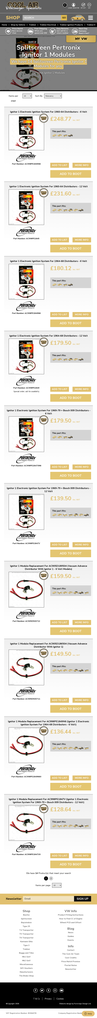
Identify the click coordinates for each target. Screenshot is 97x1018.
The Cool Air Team (70, 954)
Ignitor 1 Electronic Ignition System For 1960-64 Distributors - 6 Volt (48, 111)
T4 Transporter (26, 930)
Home (4, 25)
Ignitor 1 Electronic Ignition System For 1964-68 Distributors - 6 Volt (48, 261)
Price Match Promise (70, 961)
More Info (82, 165)
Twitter (42, 990)
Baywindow (26, 922)
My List (83, 8)
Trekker (32, 25)
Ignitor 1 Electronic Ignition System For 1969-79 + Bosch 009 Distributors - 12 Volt (48, 490)
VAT (89, 8)
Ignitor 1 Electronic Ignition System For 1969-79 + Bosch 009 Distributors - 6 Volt (48, 412)
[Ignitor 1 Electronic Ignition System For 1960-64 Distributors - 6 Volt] (26, 132)
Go (64, 17)
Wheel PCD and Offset (70, 922)
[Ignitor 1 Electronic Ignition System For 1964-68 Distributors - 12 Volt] (26, 356)
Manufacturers (26, 972)
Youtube (62, 990)
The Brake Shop (26, 975)
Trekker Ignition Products (71, 25)
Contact (70, 950)
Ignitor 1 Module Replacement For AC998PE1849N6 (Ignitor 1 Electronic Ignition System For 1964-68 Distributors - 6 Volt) (48, 723)
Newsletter (14, 899)
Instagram (55, 990)
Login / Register (73, 8)
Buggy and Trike (26, 953)
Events (71, 940)
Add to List (59, 165)
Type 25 (26, 926)
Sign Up (82, 899)
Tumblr (48, 990)
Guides (71, 936)
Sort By (38, 96)
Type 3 (26, 945)
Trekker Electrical (48, 25)
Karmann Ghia (26, 941)
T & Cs (36, 998)
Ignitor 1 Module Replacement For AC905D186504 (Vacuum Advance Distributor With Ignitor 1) (48, 645)
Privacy (48, 998)
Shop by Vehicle (18, 25)
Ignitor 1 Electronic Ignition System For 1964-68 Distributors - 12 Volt (48, 335)
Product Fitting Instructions (70, 915)
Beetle (26, 915)
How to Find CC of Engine (70, 918)
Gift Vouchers (26, 968)
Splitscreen (26, 918)
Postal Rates (71, 965)
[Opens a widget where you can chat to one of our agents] (88, 1014)
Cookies (60, 998)
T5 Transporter (26, 934)
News (70, 932)
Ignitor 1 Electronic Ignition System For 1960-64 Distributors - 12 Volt (48, 186)
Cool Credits (71, 957)
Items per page (13, 98)
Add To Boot (71, 174)
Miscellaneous (26, 964)
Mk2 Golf (26, 960)
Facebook (35, 990)
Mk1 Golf (26, 956)
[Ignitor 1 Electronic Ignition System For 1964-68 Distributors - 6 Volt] (26, 282)
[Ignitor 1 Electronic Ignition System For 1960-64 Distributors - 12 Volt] (26, 207)
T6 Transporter (26, 937)
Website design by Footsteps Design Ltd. (75, 1004)
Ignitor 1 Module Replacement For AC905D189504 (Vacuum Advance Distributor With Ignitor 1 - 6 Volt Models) (48, 567)
